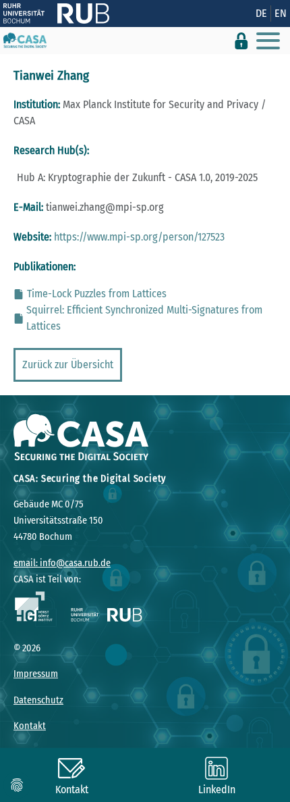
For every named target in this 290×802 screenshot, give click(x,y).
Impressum (35, 674)
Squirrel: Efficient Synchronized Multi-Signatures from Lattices (144, 317)
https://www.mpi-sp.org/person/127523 (139, 236)
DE (261, 13)
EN (280, 13)
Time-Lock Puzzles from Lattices (97, 293)
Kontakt (29, 726)
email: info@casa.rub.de (62, 563)
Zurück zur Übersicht (67, 364)
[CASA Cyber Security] (25, 40)
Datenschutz (38, 700)
